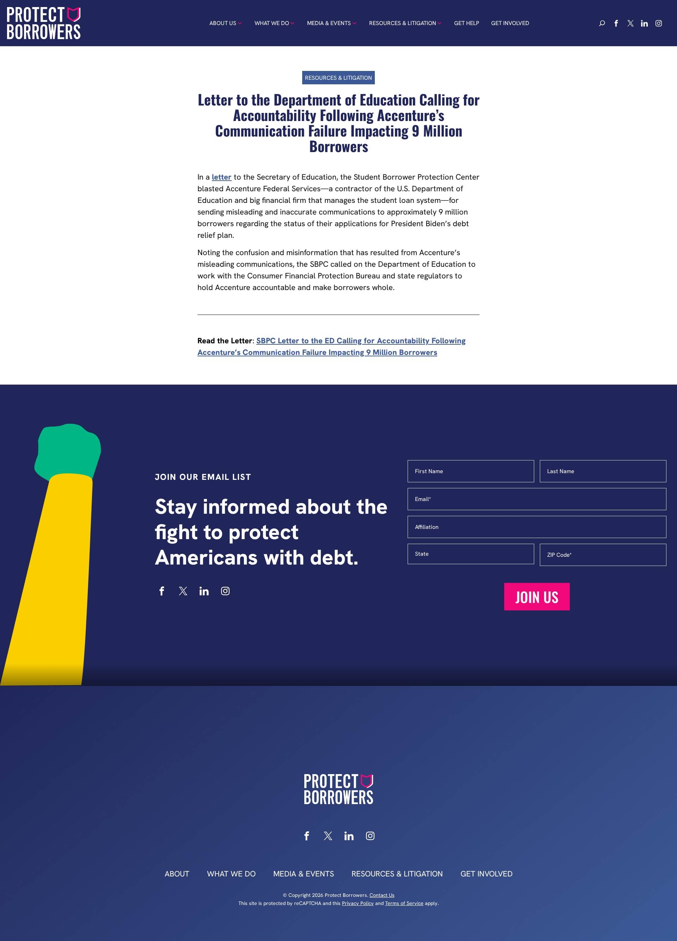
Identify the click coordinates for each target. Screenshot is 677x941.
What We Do (272, 23)
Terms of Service (404, 903)
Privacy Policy (358, 903)
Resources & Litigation (402, 23)
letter (222, 177)
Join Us (537, 596)
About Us (222, 23)
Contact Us (382, 895)
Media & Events (329, 23)
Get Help (466, 23)
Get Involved (510, 23)
